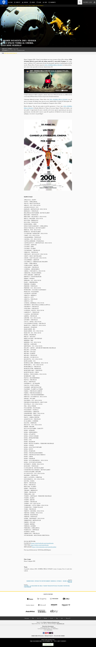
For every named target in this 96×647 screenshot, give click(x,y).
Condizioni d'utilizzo (37, 635)
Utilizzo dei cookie (59, 635)
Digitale (26, 2)
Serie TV (18, 2)
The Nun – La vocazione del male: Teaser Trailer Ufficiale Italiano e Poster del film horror (47, 586)
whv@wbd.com (60, 623)
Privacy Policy (49, 635)
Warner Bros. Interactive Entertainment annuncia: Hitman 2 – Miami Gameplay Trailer (49, 581)
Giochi (33, 2)
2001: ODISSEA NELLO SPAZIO (53, 65)
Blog (40, 2)
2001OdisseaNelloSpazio (10, 53)
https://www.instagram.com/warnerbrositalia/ (44, 547)
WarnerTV (53, 2)
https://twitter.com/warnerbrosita (40, 545)
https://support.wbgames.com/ (51, 622)
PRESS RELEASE (20, 50)
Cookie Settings (48, 644)
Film (11, 2)
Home (3, 5)
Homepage (27, 618)
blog (9, 50)
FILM (11, 50)
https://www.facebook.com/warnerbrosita (42, 543)
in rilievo (14, 50)
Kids (46, 2)
